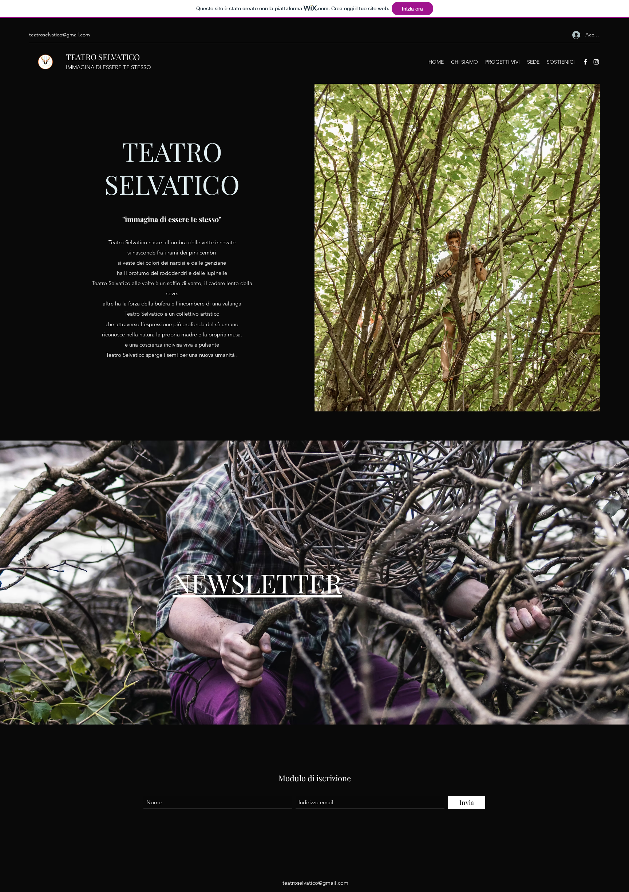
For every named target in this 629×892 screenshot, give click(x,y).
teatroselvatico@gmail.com (59, 34)
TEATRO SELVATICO (103, 56)
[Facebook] (585, 62)
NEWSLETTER (257, 582)
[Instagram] (596, 62)
